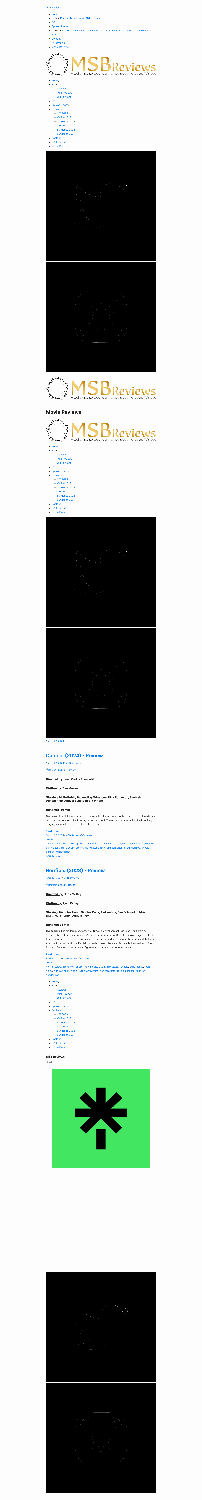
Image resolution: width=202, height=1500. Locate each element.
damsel (123, 843)
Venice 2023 (84, 30)
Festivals (60, 30)
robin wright (63, 851)
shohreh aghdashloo (128, 847)
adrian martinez (126, 970)
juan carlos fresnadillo (141, 843)
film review (68, 843)
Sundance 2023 (101, 30)
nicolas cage (78, 970)
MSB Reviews (53, 7)
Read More (52, 831)
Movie (49, 839)
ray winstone (91, 847)
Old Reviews (93, 18)
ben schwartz (107, 970)
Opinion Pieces (60, 26)
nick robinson (108, 847)
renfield (124, 966)
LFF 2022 (116, 30)
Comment (87, 835)
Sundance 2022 (131, 30)
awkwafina (92, 970)
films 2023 (112, 966)
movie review (53, 843)
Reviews (65, 18)
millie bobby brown (72, 847)
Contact (56, 38)
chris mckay (136, 966)
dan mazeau (53, 847)
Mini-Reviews (77, 18)
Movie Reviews (60, 46)
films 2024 (112, 843)
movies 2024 (97, 843)
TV (53, 22)
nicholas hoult (61, 970)
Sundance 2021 (66, 133)
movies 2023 (97, 966)
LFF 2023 (70, 30)
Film (57, 18)
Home (55, 14)
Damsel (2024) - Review (74, 756)
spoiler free (82, 843)
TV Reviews (58, 42)
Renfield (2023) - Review (75, 870)
